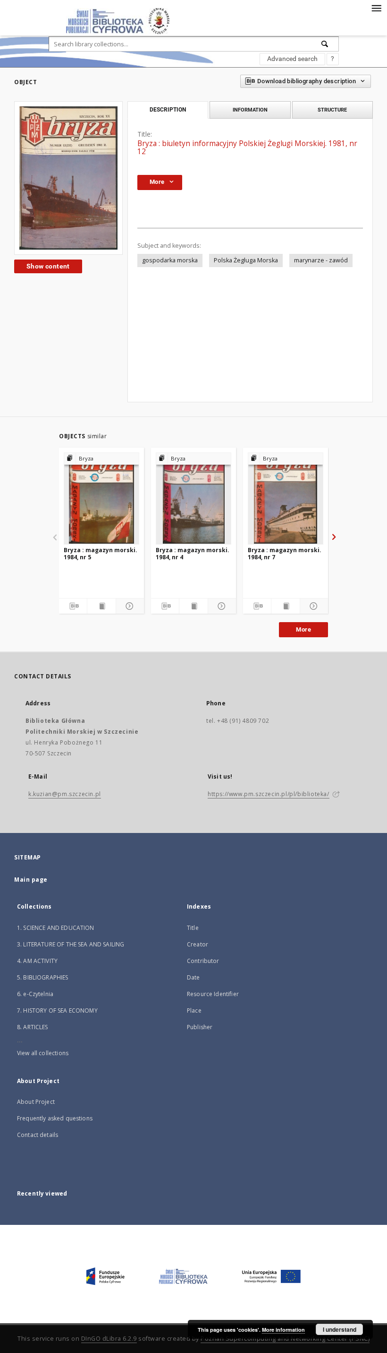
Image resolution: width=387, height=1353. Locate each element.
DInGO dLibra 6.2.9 (109, 1339)
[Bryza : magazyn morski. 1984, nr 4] (193, 498)
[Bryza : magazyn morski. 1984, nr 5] (101, 498)
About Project (36, 1102)
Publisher (199, 1027)
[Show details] (129, 606)
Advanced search (292, 58)
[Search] (325, 44)
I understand (339, 1329)
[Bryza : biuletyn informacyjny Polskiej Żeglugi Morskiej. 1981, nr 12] (68, 177)
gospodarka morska (170, 260)
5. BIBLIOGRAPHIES (42, 977)
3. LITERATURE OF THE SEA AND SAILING (70, 944)
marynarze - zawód (321, 260)
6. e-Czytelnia (35, 994)
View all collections (42, 1053)
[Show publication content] (101, 606)
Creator (197, 944)
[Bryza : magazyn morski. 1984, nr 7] (285, 498)
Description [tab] (168, 109)
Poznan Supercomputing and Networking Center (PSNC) (285, 1339)
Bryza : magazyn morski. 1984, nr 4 (192, 553)
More (303, 629)
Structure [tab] (332, 109)
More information (283, 1329)
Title (193, 928)
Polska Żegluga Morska (246, 260)
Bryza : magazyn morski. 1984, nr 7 (284, 553)
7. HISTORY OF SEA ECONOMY (57, 1010)
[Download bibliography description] (73, 606)
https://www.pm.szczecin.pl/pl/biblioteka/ (268, 794)
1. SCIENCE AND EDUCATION (55, 928)
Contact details (37, 1135)
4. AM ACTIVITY (37, 961)
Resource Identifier (213, 994)
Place (194, 1010)
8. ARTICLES (32, 1027)
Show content (48, 266)
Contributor (203, 961)
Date (193, 977)
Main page (31, 880)
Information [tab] (250, 109)
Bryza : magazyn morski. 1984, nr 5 (100, 553)
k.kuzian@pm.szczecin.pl (64, 794)
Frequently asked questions (55, 1118)
